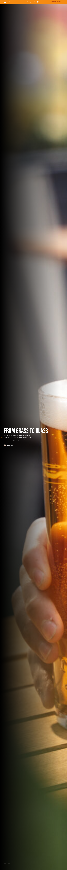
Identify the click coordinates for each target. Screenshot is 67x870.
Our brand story (10, 448)
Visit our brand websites (56, 2)
